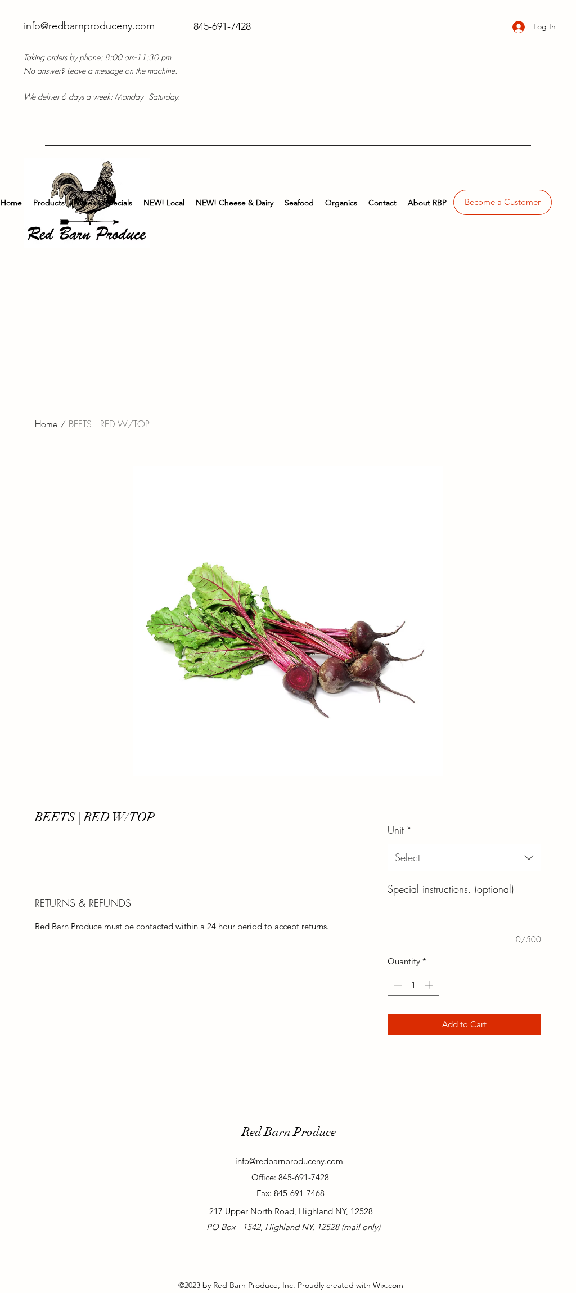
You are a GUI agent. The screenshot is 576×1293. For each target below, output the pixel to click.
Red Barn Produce (289, 1131)
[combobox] (464, 858)
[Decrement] (396, 984)
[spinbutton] (413, 984)
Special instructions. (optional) (451, 889)
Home (46, 424)
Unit (400, 829)
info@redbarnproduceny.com (89, 26)
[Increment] (430, 984)
